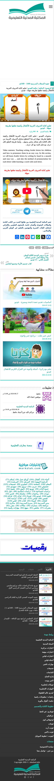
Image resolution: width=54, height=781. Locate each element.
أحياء (45, 479)
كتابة (31, 247)
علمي (10, 494)
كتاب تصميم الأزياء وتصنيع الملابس (19, 263)
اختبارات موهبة (47, 652)
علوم (46, 496)
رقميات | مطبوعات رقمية (43, 697)
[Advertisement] (27, 48)
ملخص (34, 508)
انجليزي (22, 484)
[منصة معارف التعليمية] (40, 445)
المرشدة (12, 482)
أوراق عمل (21, 479)
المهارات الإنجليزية (46, 689)
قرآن (17, 496)
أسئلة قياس (48, 660)
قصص (42, 498)
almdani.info (35, 762)
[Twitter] (31, 777)
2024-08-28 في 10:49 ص (11, 409)
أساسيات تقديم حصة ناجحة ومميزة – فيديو (33, 302)
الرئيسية (48, 88)
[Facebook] (33, 777)
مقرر (10, 505)
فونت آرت (49, 728)
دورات (44, 494)
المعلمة (34, 484)
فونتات (50, 724)
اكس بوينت (49, 681)
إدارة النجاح (49, 677)
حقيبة (10, 489)
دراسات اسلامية (22, 491)
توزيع (30, 489)
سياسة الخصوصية (46, 747)
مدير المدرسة (41, 503)
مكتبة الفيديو (32, 88)
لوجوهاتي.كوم (48, 720)
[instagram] (28, 777)
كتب (22, 498)
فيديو (38, 247)
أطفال (45, 247)
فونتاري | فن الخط (46, 712)
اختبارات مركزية (47, 648)
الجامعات (50, 672)
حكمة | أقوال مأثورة (45, 701)
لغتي (12, 501)
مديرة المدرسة (24, 503)
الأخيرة (48, 569)
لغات (22, 501)
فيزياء (27, 496)
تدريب (32, 487)
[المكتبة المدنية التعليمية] (27, 10)
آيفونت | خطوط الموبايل (44, 736)
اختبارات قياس (47, 656)
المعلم (46, 484)
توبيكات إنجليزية (47, 685)
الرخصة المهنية (39, 482)
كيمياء (31, 501)
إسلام (10, 479)
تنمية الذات (41, 489)
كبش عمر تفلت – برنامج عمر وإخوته (35, 335)
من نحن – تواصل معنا (45, 751)
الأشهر (39, 569)
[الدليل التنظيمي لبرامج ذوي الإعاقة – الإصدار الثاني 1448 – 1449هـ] (49, 83)
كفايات (42, 501)
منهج (24, 508)
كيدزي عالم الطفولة (46, 693)
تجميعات (10, 484)
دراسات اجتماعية (41, 491)
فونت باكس (48, 732)
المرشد (25, 482)
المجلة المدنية (48, 644)
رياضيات (33, 494)
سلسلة (20, 494)
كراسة (12, 498)
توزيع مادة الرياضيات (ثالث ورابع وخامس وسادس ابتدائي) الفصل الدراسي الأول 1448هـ (22, 588)
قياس (32, 498)
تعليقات (31, 569)
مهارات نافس (48, 664)
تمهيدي (11, 487)
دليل (8, 491)
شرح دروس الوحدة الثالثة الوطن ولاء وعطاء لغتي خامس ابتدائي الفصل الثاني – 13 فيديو (36, 256)
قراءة (8, 496)
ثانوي (20, 489)
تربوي (22, 487)
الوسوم (21, 569)
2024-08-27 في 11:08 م (10, 394)
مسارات (32, 505)
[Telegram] (25, 777)
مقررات (45, 508)
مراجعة (43, 505)
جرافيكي (50, 716)
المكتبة (41, 88)
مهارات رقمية (11, 508)
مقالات (20, 505)
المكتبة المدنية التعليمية (25, 407)
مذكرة (10, 503)
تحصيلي (43, 487)
